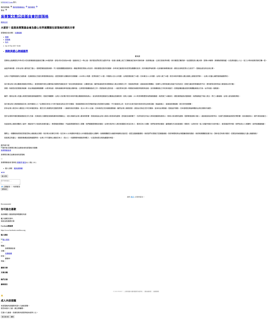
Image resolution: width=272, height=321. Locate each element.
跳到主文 (4, 22)
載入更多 (4, 176)
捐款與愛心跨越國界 (16, 51)
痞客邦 (19, 162)
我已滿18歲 (5, 317)
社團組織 (18, 33)
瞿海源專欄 (18, 168)
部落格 (7, 40)
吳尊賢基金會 (6, 150)
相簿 (6, 37)
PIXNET (120, 291)
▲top (3, 172)
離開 (12, 317)
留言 (24, 162)
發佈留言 (4, 189)
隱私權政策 (147, 291)
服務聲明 (156, 291)
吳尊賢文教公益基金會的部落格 (24, 16)
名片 (6, 42)
